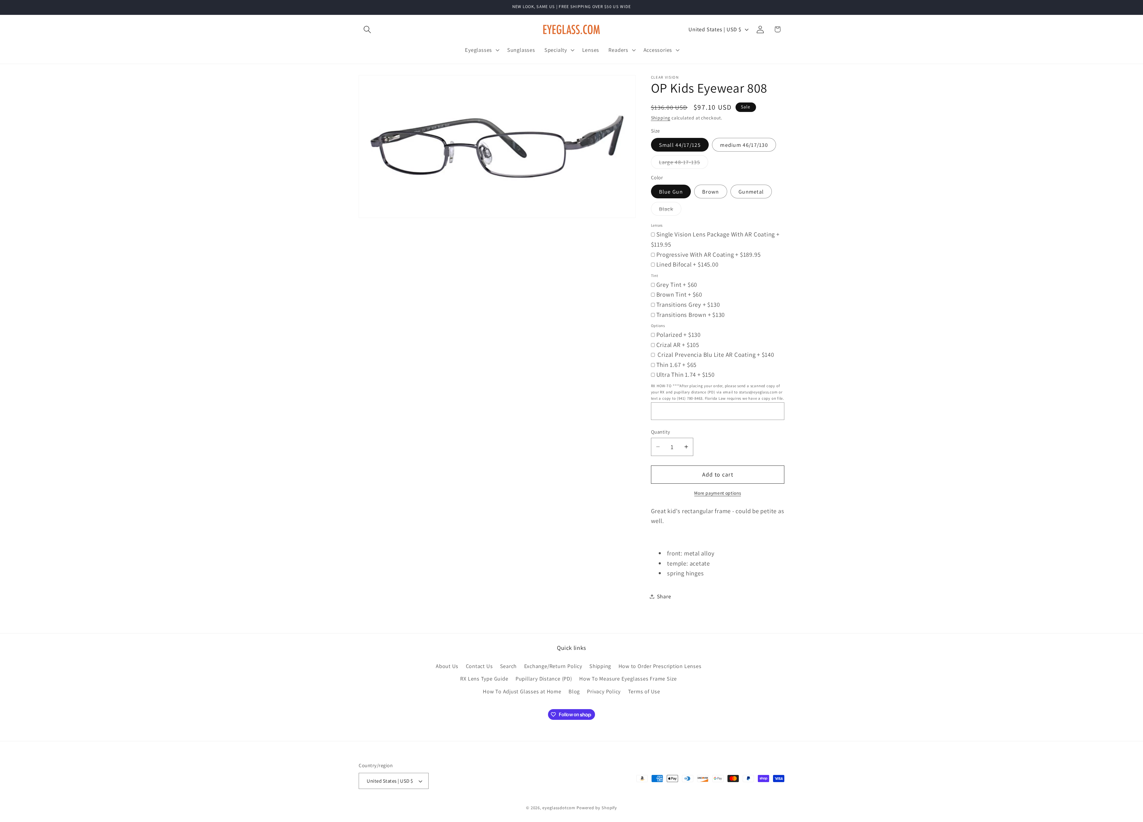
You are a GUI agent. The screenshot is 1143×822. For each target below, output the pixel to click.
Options (658, 325)
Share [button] (664, 596)
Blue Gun (671, 191)
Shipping (660, 118)
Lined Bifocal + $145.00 (687, 264)
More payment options (717, 493)
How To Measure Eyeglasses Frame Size (628, 678)
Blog (574, 691)
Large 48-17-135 (683, 163)
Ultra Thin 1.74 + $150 (685, 374)
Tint (654, 275)
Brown (710, 191)
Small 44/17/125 (680, 144)
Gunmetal (751, 191)
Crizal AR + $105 (677, 344)
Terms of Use (644, 691)
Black (670, 210)
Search (508, 666)
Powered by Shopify (597, 807)
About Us (447, 666)
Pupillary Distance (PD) (544, 678)
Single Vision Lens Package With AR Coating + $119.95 (715, 239)
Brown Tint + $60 (679, 294)
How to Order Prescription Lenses (660, 666)
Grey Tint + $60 (676, 284)
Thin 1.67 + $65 (676, 364)
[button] (367, 29)
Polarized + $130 (678, 335)
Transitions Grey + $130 (688, 304)
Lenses (657, 225)
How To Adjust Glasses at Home (522, 691)
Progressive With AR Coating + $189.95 (708, 254)
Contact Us (479, 666)
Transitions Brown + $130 (690, 314)
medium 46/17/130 (744, 144)
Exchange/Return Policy (553, 666)
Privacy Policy (604, 691)
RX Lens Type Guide (484, 678)
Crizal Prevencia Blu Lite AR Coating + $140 (715, 355)
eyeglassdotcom (558, 807)
